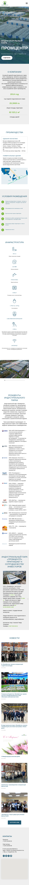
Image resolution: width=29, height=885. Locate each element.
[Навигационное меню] (27, 3)
